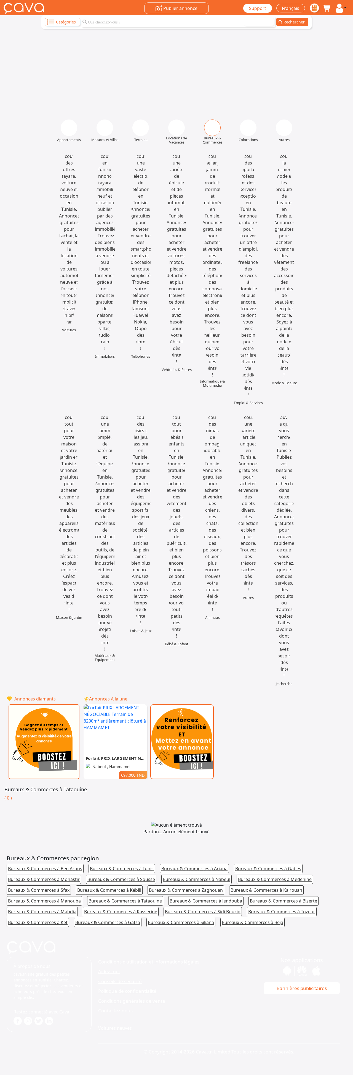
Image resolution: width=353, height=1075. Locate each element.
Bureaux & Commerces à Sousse (121, 879)
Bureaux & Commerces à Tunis (122, 869)
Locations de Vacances (176, 140)
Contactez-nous (115, 1010)
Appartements (69, 140)
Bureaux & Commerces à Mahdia (42, 912)
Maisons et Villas (104, 140)
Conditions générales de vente (131, 1001)
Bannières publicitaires (302, 988)
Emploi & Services (248, 403)
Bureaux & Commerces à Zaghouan (186, 890)
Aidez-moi (109, 971)
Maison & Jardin (69, 617)
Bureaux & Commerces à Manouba (44, 901)
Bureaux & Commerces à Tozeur (281, 912)
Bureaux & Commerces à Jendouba (206, 901)
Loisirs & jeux (141, 631)
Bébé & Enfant (176, 644)
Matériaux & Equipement (105, 658)
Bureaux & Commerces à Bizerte (283, 901)
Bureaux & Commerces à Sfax (38, 890)
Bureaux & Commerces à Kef (38, 922)
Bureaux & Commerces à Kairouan (266, 890)
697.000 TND (133, 775)
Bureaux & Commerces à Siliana (181, 922)
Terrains (140, 140)
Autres (284, 140)
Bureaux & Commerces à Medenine (275, 879)
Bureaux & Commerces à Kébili (109, 890)
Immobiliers (105, 356)
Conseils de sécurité (120, 981)
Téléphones (140, 356)
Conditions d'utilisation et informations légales (148, 962)
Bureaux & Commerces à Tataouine (125, 901)
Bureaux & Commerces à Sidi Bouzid (202, 912)
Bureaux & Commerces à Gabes (268, 869)
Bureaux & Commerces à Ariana (194, 869)
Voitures (69, 330)
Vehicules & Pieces (177, 370)
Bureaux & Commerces (212, 140)
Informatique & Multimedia (212, 383)
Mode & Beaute (284, 383)
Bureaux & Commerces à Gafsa (107, 922)
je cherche (284, 684)
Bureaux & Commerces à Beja (252, 922)
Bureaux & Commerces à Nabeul (196, 879)
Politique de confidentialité (127, 991)
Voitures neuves (115, 1028)
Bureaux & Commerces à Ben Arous (45, 869)
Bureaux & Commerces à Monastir (44, 879)
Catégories (66, 22)
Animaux (212, 617)
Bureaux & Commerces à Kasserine (120, 912)
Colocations (248, 140)
